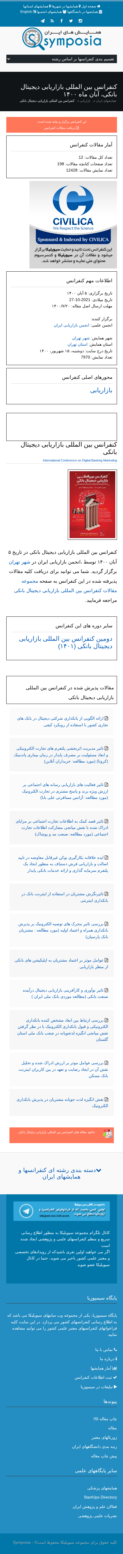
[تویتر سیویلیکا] (71, 21)
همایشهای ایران (106, 100)
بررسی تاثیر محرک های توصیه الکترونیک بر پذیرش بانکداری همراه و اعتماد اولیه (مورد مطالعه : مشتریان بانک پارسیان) (63, 930)
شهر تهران (81, 338)
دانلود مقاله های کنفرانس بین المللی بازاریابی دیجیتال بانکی (56, 1132)
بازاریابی (85, 100)
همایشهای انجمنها (49, 12)
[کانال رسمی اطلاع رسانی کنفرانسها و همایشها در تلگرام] (61, 1211)
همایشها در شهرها (65, 6)
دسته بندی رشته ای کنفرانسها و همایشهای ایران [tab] (57, 1173)
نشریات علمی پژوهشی (97, 1515)
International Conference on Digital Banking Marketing (80, 460)
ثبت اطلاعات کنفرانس (93, 1377)
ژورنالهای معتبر (104, 1437)
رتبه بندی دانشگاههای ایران (94, 1446)
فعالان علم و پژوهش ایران (95, 1506)
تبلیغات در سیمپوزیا (97, 1386)
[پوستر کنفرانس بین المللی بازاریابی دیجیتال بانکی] (92, 506)
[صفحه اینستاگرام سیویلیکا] (80, 21)
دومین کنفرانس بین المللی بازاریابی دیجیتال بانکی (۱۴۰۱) (65, 642)
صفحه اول (89, 6)
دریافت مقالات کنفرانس (59, 128)
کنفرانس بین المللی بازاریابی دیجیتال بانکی (47, 100)
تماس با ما (104, 1349)
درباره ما (107, 1358)
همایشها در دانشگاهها (82, 12)
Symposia (22, 1542)
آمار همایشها (101, 1368)
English (26, 12)
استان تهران (78, 344)
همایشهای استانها (35, 6)
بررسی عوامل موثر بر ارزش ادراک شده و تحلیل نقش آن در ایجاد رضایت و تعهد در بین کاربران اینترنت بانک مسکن (63, 1069)
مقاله (112, 1428)
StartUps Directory (100, 1497)
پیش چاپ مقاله (104, 1456)
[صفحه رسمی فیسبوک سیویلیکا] (61, 21)
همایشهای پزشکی (102, 1488)
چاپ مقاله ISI (105, 1418)
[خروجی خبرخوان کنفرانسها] (52, 21)
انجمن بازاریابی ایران (71, 325)
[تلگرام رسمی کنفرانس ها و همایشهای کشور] (42, 21)
